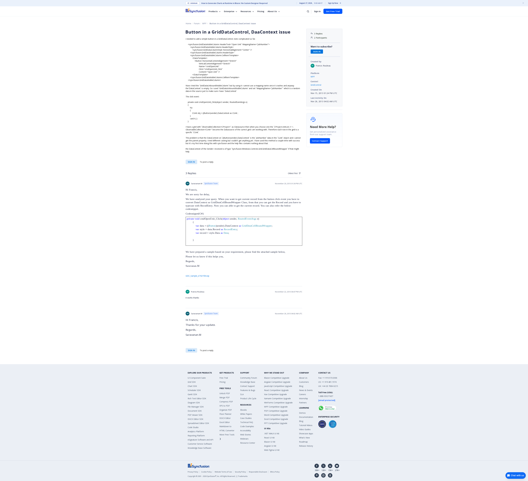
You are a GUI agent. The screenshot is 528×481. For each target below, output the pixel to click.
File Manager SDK (196, 406)
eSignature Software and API (200, 439)
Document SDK (195, 411)
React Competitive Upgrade (276, 390)
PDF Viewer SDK (195, 415)
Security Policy (240, 472)
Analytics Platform (196, 431)
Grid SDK (192, 382)
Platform (315, 73)
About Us (272, 11)
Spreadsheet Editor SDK (198, 423)
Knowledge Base (247, 382)
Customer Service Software (200, 444)
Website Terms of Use (223, 472)
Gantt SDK (192, 394)
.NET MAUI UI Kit (271, 433)
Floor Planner (225, 414)
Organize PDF (225, 410)
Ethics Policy (275, 472)
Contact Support (320, 141)
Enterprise (229, 11)
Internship (303, 398)
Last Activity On (319, 98)
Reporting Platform (196, 435)
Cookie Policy (206, 472)
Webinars (244, 438)
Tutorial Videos (305, 425)
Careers (302, 394)
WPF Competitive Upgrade (276, 406)
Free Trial (223, 378)
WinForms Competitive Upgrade (278, 402)
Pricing (260, 11)
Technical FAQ (246, 422)
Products (213, 11)
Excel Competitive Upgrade (276, 419)
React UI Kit (269, 437)
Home (188, 23)
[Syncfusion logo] (196, 10)
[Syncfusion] (199, 465)
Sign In (317, 11)
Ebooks (243, 410)
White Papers (246, 414)
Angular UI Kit (270, 446)
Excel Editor (224, 422)
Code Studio (193, 427)
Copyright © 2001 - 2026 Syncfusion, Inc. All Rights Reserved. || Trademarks (218, 476)
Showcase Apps (306, 433)
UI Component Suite (197, 378)
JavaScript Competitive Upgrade (278, 386)
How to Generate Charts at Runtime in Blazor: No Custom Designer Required (234, 3)
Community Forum (248, 378)
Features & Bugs (247, 390)
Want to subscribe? (321, 46)
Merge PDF (224, 397)
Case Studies (246, 418)
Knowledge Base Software (199, 448)
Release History (306, 446)
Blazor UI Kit (269, 441)
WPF (204, 23)
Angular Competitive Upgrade (277, 382)
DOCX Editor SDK (195, 419)
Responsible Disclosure (258, 472)
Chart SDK (192, 386)
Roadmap (303, 441)
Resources (246, 11)
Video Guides (305, 429)
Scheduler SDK (194, 390)
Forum (197, 23)
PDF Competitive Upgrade (275, 411)
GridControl (316, 85)
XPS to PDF (224, 405)
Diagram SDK (194, 402)
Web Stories (245, 434)
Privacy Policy (193, 472)
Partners (303, 402)
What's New (304, 437)
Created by (316, 61)
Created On (316, 89)
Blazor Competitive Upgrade (276, 378)
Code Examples (247, 426)
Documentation (306, 417)
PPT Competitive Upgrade (275, 423)
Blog (301, 386)
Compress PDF (226, 401)
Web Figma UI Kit (272, 450)
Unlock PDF (224, 393)
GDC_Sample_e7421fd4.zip (197, 276)
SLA (242, 394)
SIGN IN (191, 162)
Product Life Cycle (248, 398)
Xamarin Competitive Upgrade (277, 398)
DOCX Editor (225, 418)
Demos (302, 413)
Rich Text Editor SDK (197, 398)
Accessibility (245, 430)
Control (314, 81)
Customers (304, 382)
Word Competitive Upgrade (276, 415)
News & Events (306, 390)
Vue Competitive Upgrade (275, 394)
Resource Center (247, 443)
